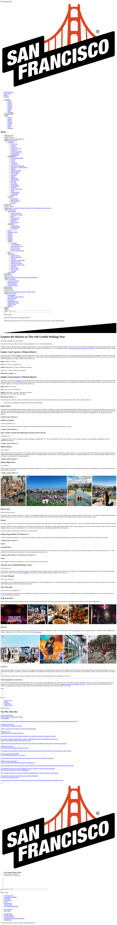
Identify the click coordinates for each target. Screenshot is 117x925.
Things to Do (8, 204)
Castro (12, 161)
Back (6, 115)
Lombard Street (15, 153)
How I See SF (15, 201)
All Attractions (15, 225)
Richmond (14, 187)
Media (6, 95)
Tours (9, 252)
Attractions (11, 224)
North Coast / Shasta (16, 263)
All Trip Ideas (11, 272)
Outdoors (10, 238)
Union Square (15, 193)
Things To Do (8, 700)
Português (10, 112)
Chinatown (14, 163)
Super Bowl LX (15, 247)
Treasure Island (15, 192)
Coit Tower (14, 150)
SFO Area (13, 266)
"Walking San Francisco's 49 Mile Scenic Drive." (73, 684)
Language (7, 100)
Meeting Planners (9, 92)
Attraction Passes (15, 227)
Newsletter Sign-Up (13, 301)
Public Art (13, 221)
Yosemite (13, 271)
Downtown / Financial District (19, 167)
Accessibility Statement (10, 897)
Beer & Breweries (12, 282)
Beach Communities (16, 257)
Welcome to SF (9, 135)
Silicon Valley (15, 268)
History (6, 702)
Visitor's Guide (12, 304)
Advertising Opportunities (11, 906)
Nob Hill (13, 181)
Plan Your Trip (8, 288)
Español (10, 103)
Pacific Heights (15, 186)
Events (9, 230)
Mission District (15, 179)
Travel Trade (7, 93)
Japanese (10, 107)
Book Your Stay (8, 909)
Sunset (13, 190)
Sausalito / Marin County (17, 265)
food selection (76, 630)
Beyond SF (14, 195)
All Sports (13, 243)
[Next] (3, 783)
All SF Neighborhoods (17, 158)
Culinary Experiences (13, 281)
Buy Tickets (14, 229)
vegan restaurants (37, 632)
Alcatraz (13, 145)
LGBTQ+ (10, 233)
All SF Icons (14, 144)
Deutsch (10, 104)
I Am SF (13, 203)
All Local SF (14, 198)
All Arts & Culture (16, 213)
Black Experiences (13, 232)
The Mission (18, 355)
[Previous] (1, 783)
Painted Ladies (15, 155)
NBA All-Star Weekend (17, 250)
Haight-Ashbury (15, 172)
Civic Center (14, 164)
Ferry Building (24, 572)
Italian (9, 110)
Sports (10, 241)
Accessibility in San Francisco (16, 296)
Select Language (9, 114)
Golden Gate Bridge (16, 151)
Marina (13, 176)
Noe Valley (14, 183)
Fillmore (13, 169)
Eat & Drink (8, 274)
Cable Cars (14, 147)
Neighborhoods (12, 156)
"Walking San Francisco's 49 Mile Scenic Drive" (82, 348)
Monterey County (16, 261)
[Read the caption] (4, 319)
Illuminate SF (14, 219)
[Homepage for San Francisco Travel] (58, 87)
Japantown (14, 175)
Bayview (13, 159)
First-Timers (7, 703)
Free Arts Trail (15, 222)
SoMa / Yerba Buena (16, 189)
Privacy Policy (8, 903)
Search (7, 307)
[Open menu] (1, 89)
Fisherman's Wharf (16, 148)
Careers (6, 901)
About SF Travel (8, 895)
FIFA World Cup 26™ (17, 246)
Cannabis (10, 236)
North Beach (14, 184)
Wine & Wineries (12, 284)
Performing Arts (15, 218)
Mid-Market (14, 178)
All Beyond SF (15, 255)
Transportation (11, 295)
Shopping (10, 239)
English (10, 101)
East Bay (13, 258)
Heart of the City (15, 200)
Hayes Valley (14, 173)
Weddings (10, 306)
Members (6, 97)
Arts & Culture (12, 211)
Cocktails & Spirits (13, 285)
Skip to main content (6, 1)
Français (10, 106)
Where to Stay (8, 287)
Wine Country (15, 269)
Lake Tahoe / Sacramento (18, 260)
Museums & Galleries (17, 214)
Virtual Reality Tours (13, 303)
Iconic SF (10, 142)
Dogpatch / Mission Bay (17, 166)
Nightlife (10, 235)
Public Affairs (8, 900)
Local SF (10, 197)
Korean (10, 109)
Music (12, 216)
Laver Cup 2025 (15, 249)
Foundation (7, 898)
